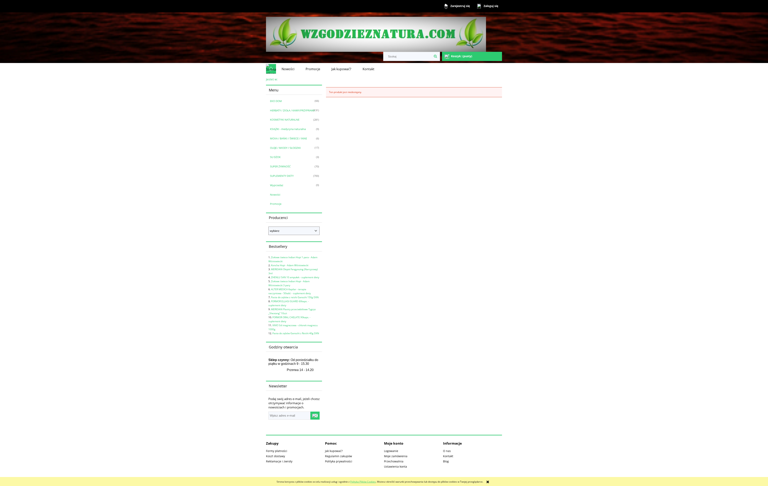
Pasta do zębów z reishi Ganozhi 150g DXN (295, 297)
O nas (447, 451)
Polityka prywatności (338, 461)
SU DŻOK (275, 157)
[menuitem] (288, 69)
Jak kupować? (334, 451)
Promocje (275, 204)
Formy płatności (276, 451)
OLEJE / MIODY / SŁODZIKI (285, 148)
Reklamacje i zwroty (279, 461)
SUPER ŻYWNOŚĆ (280, 166)
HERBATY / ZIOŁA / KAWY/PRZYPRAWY (292, 110)
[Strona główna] (376, 32)
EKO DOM (276, 101)
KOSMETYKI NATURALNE (284, 119)
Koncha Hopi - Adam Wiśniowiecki (289, 265)
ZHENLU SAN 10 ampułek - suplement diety (295, 277)
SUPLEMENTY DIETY (282, 176)
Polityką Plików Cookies (363, 481)
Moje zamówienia (395, 456)
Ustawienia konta (395, 466)
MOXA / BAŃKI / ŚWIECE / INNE (288, 138)
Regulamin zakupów (338, 456)
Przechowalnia (393, 461)
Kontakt (448, 456)
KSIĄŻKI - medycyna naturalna (288, 129)
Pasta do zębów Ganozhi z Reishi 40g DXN (295, 333)
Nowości (275, 194)
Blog (446, 461)
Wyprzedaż (276, 185)
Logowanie (391, 451)
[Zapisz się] (315, 416)
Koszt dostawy (275, 456)
